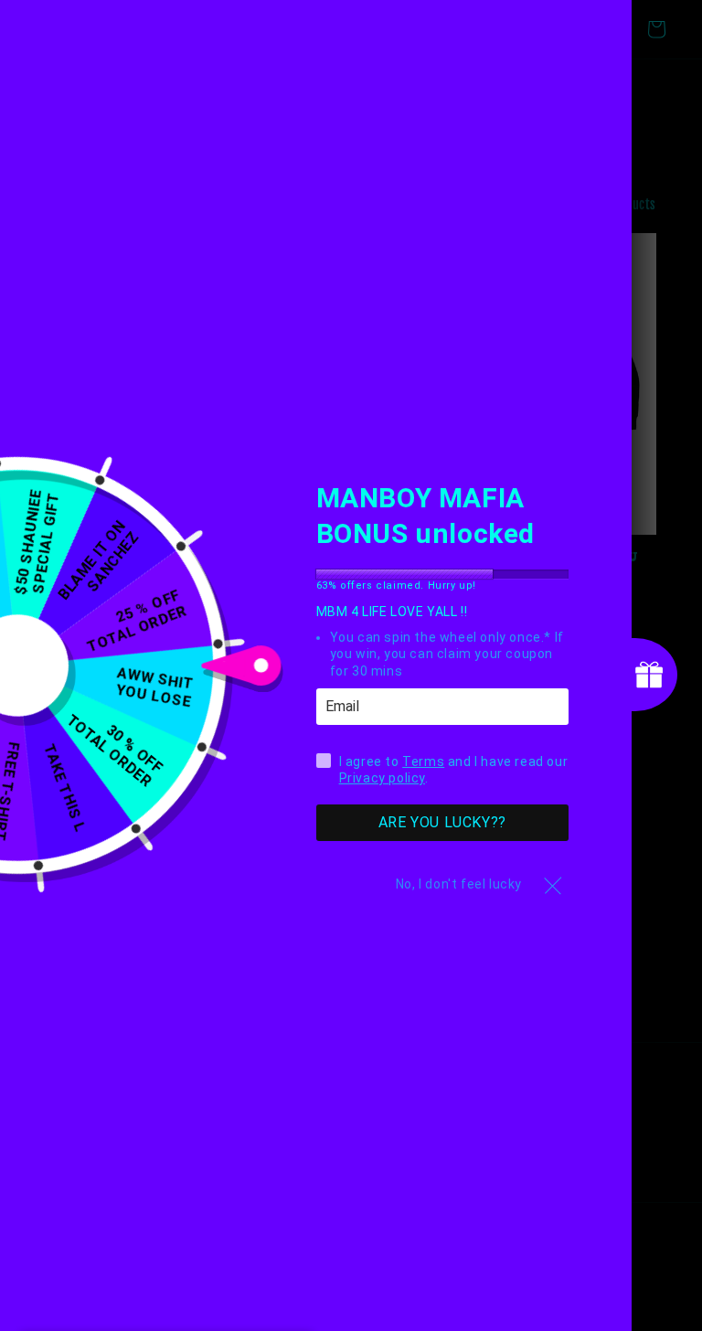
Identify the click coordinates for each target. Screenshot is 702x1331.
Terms (423, 761)
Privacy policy (382, 778)
